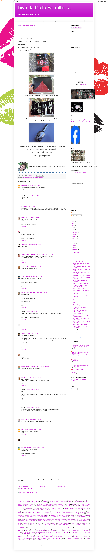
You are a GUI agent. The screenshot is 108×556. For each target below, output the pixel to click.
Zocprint (58, 539)
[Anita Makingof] (75, 143)
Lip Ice (88, 519)
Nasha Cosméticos (40, 524)
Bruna (22, 354)
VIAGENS (19, 539)
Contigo (87, 508)
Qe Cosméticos (87, 530)
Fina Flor (79, 515)
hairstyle (74, 516)
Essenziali (75, 513)
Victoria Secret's (26, 539)
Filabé (72, 515)
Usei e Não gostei (68, 538)
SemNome (84, 172)
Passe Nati (58, 527)
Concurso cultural (81, 508)
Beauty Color (52, 503)
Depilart (53, 511)
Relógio (32, 532)
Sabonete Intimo (43, 533)
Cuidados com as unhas (27, 511)
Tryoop (33, 538)
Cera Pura (77, 505)
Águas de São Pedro (72, 500)
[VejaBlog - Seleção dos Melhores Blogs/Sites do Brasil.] (80, 120)
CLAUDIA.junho (70, 506)
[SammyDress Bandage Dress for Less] (26, 25)
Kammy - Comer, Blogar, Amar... (28, 292)
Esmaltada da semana (78, 313)
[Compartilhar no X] (40, 176)
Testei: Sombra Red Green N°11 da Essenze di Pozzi (80, 311)
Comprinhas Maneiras (27, 177)
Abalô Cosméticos (37, 500)
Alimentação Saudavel (82, 500)
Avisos (81, 501)
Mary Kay (38, 522)
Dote (53, 512)
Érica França (24, 419)
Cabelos (26, 505)
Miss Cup (54, 523)
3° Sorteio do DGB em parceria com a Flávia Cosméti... (81, 308)
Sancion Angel (57, 533)
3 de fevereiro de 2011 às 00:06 (35, 429)
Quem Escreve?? (25, 21)
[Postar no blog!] (38, 176)
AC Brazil (44, 500)
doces (43, 512)
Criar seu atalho (74, 144)
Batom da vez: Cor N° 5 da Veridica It (81, 290)
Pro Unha (53, 530)
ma (57, 520)
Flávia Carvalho (22, 516)
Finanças (84, 515)
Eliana (88, 512)
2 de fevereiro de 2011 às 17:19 (43, 366)
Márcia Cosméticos (21, 521)
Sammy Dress (50, 533)
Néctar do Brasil (66, 524)
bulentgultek (56, 545)
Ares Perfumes (64, 501)
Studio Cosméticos (58, 536)
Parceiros (22, 527)
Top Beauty (75, 536)
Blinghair (24, 504)
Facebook (27, 515)
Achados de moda (62, 500)
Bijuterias (66, 503)
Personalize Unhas (78, 527)
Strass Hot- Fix (49, 536)
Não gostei (33, 524)
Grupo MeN (65, 516)
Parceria (31, 527)
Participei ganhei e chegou (49, 527)
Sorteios (20, 536)
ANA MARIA (52, 501)
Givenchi (50, 516)
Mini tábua (40, 523)
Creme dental (59, 509)
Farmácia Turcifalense (40, 515)
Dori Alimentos (48, 512)
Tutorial (38, 538)
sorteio (86, 535)
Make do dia (71, 520)
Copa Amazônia (21, 509)
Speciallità (26, 536)
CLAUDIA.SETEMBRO (22, 508)
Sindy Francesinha (56, 535)
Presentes (41, 177)
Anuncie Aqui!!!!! (79, 21)
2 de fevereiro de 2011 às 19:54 (33, 389)
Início (17, 21)
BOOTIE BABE (53, 504)
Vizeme (50, 539)
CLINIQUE (29, 508)
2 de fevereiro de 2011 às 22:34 (33, 407)
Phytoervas (27, 529)
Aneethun (57, 501)
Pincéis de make (57, 529)
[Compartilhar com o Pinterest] (43, 176)
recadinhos (27, 532)
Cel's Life (63, 505)
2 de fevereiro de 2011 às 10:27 (34, 231)
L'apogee (31, 519)
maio (74, 243)
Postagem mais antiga (60, 486)
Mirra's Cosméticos (47, 523)
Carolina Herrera (56, 505)
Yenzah (54, 539)
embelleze (19, 513)
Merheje (75, 522)
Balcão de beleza (32, 503)
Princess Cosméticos (40, 530)
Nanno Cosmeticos (26, 524)
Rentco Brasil (48, 532)
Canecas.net (32, 505)
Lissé (19, 520)
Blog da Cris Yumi (25, 324)
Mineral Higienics (33, 523)
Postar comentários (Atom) (27, 488)
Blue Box (35, 504)
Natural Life (59, 524)
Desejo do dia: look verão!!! (79, 288)
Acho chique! (24, 231)
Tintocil (70, 536)
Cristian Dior (65, 509)
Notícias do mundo (33, 526)
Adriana (23, 333)
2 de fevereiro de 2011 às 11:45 (46, 254)
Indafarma (46, 517)
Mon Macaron (86, 523)
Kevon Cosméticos (85, 517)
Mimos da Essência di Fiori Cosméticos (81, 275)
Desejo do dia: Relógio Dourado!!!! (80, 283)
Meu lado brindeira (82, 521)
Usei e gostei (56, 538)
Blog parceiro (29, 504)
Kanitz (76, 517)
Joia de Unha (65, 517)
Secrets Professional (76, 533)
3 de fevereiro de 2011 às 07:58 (30, 439)
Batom (45, 503)
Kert (79, 517)
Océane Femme (60, 526)
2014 (73, 223)
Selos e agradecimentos (85, 533)
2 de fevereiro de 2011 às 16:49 (36, 324)
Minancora (25, 523)
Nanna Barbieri (24, 429)
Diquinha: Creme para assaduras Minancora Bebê (80, 305)
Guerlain (70, 516)
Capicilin (38, 505)
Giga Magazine (44, 516)
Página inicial (42, 486)
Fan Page (33, 515)
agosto (74, 238)
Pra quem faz (78, 529)
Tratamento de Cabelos (24, 538)
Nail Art (19, 524)
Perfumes (70, 527)
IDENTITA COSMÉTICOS (34, 517)
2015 (73, 221)
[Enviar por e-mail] (37, 176)
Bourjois (73, 504)
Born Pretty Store (61, 504)
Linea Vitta (83, 519)
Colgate (41, 508)
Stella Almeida (33, 536)
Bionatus (87, 502)
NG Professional (79, 524)
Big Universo (59, 502)
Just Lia (74, 359)
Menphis (69, 521)
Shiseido (29, 535)
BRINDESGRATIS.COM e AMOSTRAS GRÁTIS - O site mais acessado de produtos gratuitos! (80, 352)
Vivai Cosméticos (43, 539)
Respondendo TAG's (77, 532)
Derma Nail (59, 511)
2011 (73, 229)
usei (49, 538)
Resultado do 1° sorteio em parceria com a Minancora (80, 316)
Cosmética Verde (37, 509)
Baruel (40, 502)
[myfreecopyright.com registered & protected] (80, 380)
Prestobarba (32, 530)
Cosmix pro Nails (45, 509)
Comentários (75, 215)
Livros (27, 520)
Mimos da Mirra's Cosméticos (79, 260)
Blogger (68, 545)
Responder (23, 190)
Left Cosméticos (69, 519)
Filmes (75, 515)
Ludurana (39, 520)
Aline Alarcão (24, 244)
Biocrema (77, 502)
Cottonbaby (52, 509)
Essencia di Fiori (60, 513)
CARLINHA (23, 377)
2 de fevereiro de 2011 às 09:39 (33, 195)
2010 (73, 332)
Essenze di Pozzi (68, 513)
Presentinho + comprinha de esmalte (81, 324)
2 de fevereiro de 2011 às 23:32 (34, 419)
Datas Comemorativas (45, 511)
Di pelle (84, 511)
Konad (23, 519)
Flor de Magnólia (30, 516)
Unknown (23, 185)
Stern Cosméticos (41, 536)
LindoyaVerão (76, 519)
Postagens (74, 212)
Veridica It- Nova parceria (78, 302)
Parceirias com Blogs (67, 21)
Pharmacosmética (86, 527)
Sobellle (82, 535)
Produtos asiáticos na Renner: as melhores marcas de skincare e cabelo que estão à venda (80, 346)
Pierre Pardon (48, 529)
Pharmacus (21, 529)
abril (74, 245)
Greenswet (59, 516)
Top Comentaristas (78, 172)
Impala (37, 177)
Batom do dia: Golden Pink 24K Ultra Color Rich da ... (81, 264)
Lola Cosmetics (32, 520)
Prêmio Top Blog (86, 529)
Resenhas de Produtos (61, 532)
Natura (53, 524)
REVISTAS (26, 533)
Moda (67, 523)
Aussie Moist (76, 501)
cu (69, 509)
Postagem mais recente (23, 486)
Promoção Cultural (67, 530)
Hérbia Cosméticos (81, 516)
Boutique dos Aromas (81, 504)
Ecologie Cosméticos (66, 512)
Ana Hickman (45, 501)
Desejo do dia (67, 511)
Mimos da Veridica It (77, 298)
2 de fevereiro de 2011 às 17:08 (31, 354)
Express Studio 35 (21, 515)
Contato (34, 21)
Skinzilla (63, 535)
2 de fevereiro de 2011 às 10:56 (35, 244)
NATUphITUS (47, 524)
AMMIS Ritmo (26, 501)
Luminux (53, 520)
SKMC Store (68, 535)
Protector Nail (75, 530)
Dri (22, 206)
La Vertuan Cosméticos (49, 519)
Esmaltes (34, 177)
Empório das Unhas (27, 513)
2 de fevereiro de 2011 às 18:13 (34, 377)
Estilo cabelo (81, 513)
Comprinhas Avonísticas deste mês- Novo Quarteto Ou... (80, 286)
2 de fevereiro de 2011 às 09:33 (33, 185)
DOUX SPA (58, 512)
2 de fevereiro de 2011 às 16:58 (32, 333)
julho (74, 240)
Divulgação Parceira (34, 512)
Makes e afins (83, 520)
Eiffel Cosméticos (74, 512)
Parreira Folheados (39, 527)
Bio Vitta (72, 502)
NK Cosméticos (87, 524)
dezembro (75, 230)
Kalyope (71, 517)
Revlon (32, 533)
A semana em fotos (27, 500)
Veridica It (82, 538)
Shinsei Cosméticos (22, 535)
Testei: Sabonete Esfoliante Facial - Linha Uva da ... (80, 257)
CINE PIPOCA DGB (85, 505)
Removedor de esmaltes (40, 532)
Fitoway (88, 515)
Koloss (19, 519)
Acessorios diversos (52, 500)
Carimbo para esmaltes (46, 505)
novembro (75, 232)
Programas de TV (59, 530)
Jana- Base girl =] (25, 266)
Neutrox (73, 524)
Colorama (46, 508)
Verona (87, 538)
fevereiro (75, 249)
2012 (73, 227)
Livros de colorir (75, 360)
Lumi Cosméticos (46, 520)
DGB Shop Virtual (43, 21)
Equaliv (33, 513)
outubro (75, 234)
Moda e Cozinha (75, 523)
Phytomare (33, 529)
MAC (60, 520)
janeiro (74, 329)
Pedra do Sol (64, 527)
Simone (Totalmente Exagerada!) (28, 366)
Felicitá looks (53, 515)
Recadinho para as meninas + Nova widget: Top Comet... (80, 300)
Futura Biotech (37, 516)
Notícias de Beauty (23, 526)
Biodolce (82, 502)
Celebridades (69, 505)
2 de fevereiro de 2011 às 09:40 (30, 206)
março (74, 247)
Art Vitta (70, 501)
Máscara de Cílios (45, 521)
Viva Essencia (36, 539)
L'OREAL (36, 519)
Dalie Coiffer (36, 511)
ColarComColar (35, 508)
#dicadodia (20, 500)
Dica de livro (25, 512)
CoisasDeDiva (75, 344)
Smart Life (76, 535)
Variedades (76, 538)
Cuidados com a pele (76, 509)
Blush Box (40, 504)
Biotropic (19, 504)
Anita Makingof (73, 125)
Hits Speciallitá (24, 517)
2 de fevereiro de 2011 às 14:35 (35, 276)
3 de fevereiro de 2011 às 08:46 (39, 447)
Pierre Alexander (40, 529)
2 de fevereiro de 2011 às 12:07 (36, 266)
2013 (73, 225)
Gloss (54, 516)
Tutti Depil (44, 538)
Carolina (23, 217)
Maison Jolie (65, 520)
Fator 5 (47, 515)
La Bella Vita (41, 519)
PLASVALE (72, 529)
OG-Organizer (70, 526)
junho (74, 242)
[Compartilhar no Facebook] (41, 176)
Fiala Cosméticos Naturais (64, 515)
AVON (85, 501)
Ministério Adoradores (26, 447)
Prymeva (81, 530)
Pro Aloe (48, 530)
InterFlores (52, 517)
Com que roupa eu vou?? (56, 508)
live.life (22, 520)
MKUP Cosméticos (61, 523)
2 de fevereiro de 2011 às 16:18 (43, 292)
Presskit (27, 530)
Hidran (88, 516)
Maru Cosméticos (30, 521)
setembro (75, 236)
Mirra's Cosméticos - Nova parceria (80, 261)
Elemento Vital (82, 512)
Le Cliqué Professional (60, 519)
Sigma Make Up (47, 535)
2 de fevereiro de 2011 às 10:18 (32, 217)
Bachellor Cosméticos (22, 502)
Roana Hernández (76, 364)
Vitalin (31, 539)
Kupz (27, 519)
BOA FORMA (46, 504)
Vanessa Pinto (24, 276)
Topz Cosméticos (84, 536)
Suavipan (65, 536)
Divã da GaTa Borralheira (44, 7)
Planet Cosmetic (66, 529)
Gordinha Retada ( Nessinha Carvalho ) (30, 254)
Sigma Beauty (38, 535)
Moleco (81, 523)
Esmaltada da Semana (41, 513)
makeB (77, 520)
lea (22, 439)
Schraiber (68, 533)
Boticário (68, 504)
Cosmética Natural (28, 509)
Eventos (87, 513)
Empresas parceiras (55, 21)
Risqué (36, 533)
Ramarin (22, 532)
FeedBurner (83, 84)
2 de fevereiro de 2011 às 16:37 (33, 311)
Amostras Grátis (35, 501)
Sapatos (63, 533)
